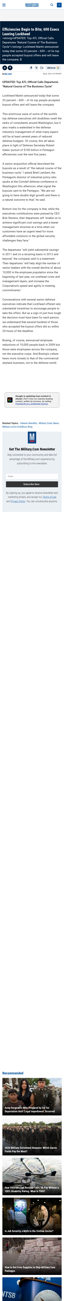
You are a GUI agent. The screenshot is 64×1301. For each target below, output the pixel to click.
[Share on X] (36, 67)
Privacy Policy (18, 501)
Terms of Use (49, 497)
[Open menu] (4, 5)
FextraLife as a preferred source (31, 404)
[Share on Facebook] (31, 67)
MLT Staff (8, 74)
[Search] (52, 5)
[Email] (41, 67)
